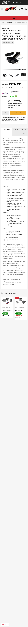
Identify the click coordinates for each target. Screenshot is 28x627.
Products (14, 120)
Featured (13, 119)
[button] (22, 8)
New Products (19, 119)
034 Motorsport (6, 28)
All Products (19, 117)
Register (25, 3)
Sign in (24, 2)
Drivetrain (8, 119)
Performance (8, 120)
